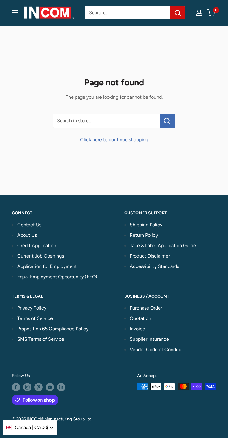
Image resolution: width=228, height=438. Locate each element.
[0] (211, 12)
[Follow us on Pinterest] (38, 387)
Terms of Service (35, 318)
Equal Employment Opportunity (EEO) (57, 277)
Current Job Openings (40, 256)
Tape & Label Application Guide (163, 245)
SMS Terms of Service (40, 339)
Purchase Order (146, 308)
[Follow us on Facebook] (16, 387)
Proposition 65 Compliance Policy (52, 329)
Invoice (137, 329)
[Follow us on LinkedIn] (61, 387)
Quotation (140, 318)
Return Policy (144, 235)
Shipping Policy (146, 224)
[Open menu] (15, 12)
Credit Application (36, 245)
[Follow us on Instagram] (27, 387)
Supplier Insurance (149, 339)
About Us (27, 235)
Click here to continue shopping (114, 139)
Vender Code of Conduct (156, 349)
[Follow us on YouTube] (50, 387)
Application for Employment (47, 266)
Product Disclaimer (150, 256)
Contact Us (29, 224)
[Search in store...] (167, 121)
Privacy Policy (31, 308)
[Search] (177, 12)
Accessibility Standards (154, 266)
